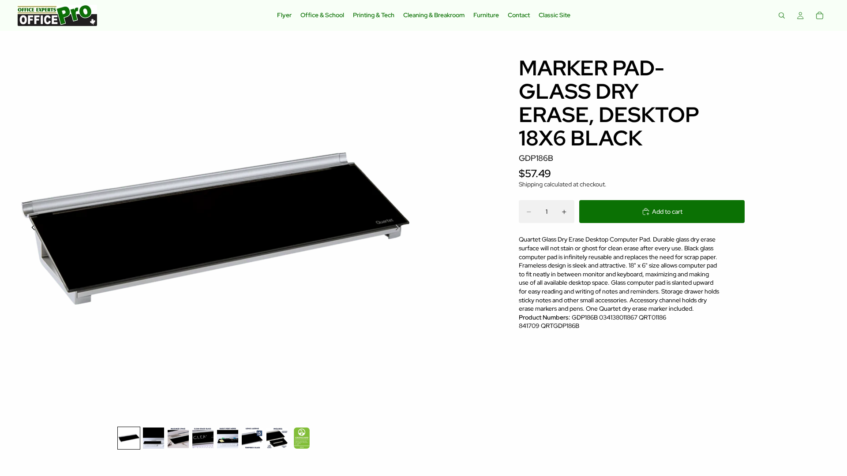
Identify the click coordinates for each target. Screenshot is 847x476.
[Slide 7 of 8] (277, 438)
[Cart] (819, 15)
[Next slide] (399, 228)
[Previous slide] (31, 228)
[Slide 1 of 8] (128, 438)
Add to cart (667, 212)
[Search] (781, 15)
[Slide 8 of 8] (301, 438)
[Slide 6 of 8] (252, 438)
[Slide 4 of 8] (203, 438)
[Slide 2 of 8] (153, 438)
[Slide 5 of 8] (227, 438)
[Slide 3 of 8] (178, 438)
